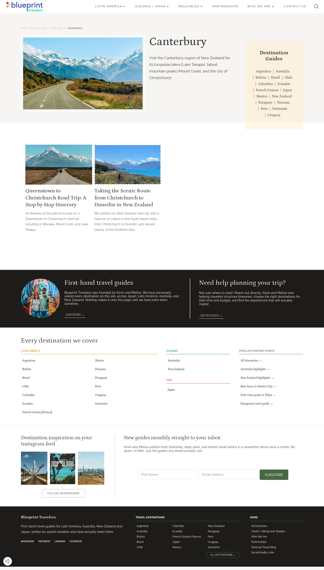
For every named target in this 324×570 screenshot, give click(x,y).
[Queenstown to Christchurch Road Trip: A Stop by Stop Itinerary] (58, 165)
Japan (176, 541)
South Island (57, 28)
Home (24, 28)
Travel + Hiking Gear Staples (268, 531)
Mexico (176, 547)
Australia (142, 531)
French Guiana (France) (186, 536)
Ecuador (177, 531)
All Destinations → (223, 554)
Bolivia (141, 536)
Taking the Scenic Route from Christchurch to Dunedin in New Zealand (123, 197)
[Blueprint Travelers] (24, 6)
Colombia (178, 526)
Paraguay (214, 531)
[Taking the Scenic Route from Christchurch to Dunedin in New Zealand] (127, 165)
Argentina (143, 526)
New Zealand (39, 28)
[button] (316, 6)
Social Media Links (262, 552)
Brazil (140, 541)
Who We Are (259, 536)
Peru (210, 536)
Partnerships (258, 541)
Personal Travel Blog (263, 547)
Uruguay (213, 541)
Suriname (214, 547)
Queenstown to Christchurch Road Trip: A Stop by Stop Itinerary (55, 197)
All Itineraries (259, 526)
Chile (140, 547)
